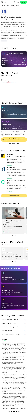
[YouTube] (14, 411)
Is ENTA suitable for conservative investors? (11, 334)
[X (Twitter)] (9, 411)
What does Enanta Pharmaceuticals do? (10, 319)
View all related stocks (14, 195)
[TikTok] (12, 411)
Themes (3, 5)
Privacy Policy (5, 408)
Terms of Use (23, 408)
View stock (9, 165)
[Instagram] (19, 411)
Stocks (12, 5)
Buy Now (23, 2)
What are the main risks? (7, 330)
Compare (17, 5)
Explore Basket (6, 231)
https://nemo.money (13, 343)
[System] (14, 2)
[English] (18, 2)
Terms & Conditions (14, 408)
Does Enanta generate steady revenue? (10, 327)
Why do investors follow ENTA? (9, 323)
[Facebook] (16, 411)
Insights (8, 5)
